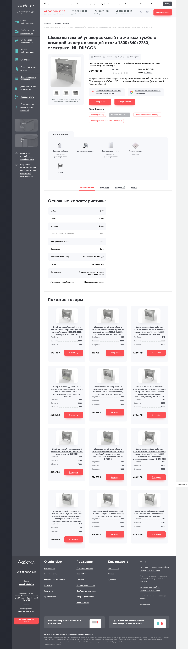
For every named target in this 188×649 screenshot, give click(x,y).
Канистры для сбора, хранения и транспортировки (110, 154)
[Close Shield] (186, 484)
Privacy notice (181, 484)
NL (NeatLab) (148, 72)
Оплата (143, 4)
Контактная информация (86, 4)
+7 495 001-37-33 (79, 11)
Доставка (154, 4)
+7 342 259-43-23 (101, 11)
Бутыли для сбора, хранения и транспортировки (60, 154)
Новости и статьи (65, 4)
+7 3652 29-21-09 (124, 11)
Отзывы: (115, 69)
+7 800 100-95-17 (54, 11)
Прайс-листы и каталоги (110, 4)
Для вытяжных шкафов (85, 151)
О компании (49, 4)
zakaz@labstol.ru (26, 584)
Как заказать (130, 4)
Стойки (60, 172)
